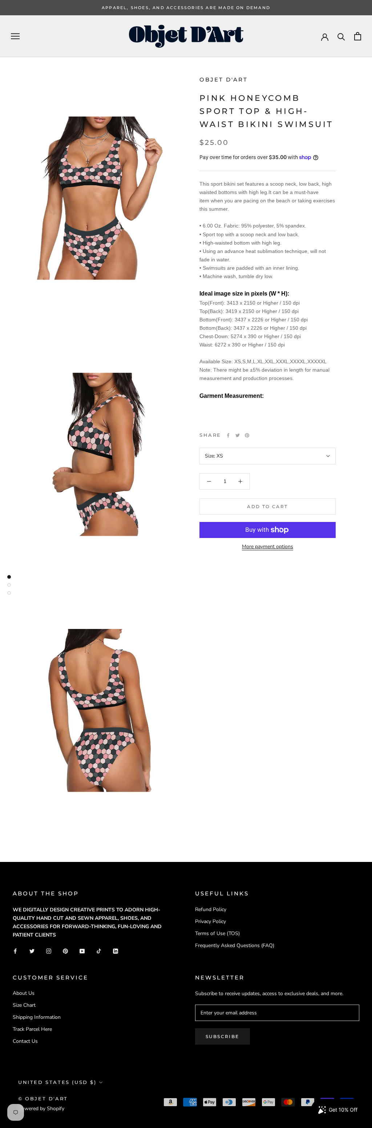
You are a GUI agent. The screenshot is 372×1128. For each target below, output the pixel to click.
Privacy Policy (210, 921)
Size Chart (24, 1005)
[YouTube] (82, 951)
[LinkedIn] (115, 951)
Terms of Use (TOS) (217, 933)
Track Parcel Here (32, 1029)
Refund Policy (210, 909)
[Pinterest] (247, 435)
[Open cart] (357, 36)
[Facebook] (228, 435)
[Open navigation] (15, 36)
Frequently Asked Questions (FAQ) (234, 945)
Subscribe (222, 1036)
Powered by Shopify (41, 1108)
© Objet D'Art (43, 1098)
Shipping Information (37, 1017)
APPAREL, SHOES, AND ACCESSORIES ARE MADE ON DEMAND (186, 7)
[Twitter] (237, 435)
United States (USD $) (57, 1082)
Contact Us (25, 1041)
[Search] (341, 36)
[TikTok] (98, 951)
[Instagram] (48, 951)
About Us (24, 993)
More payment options (267, 546)
